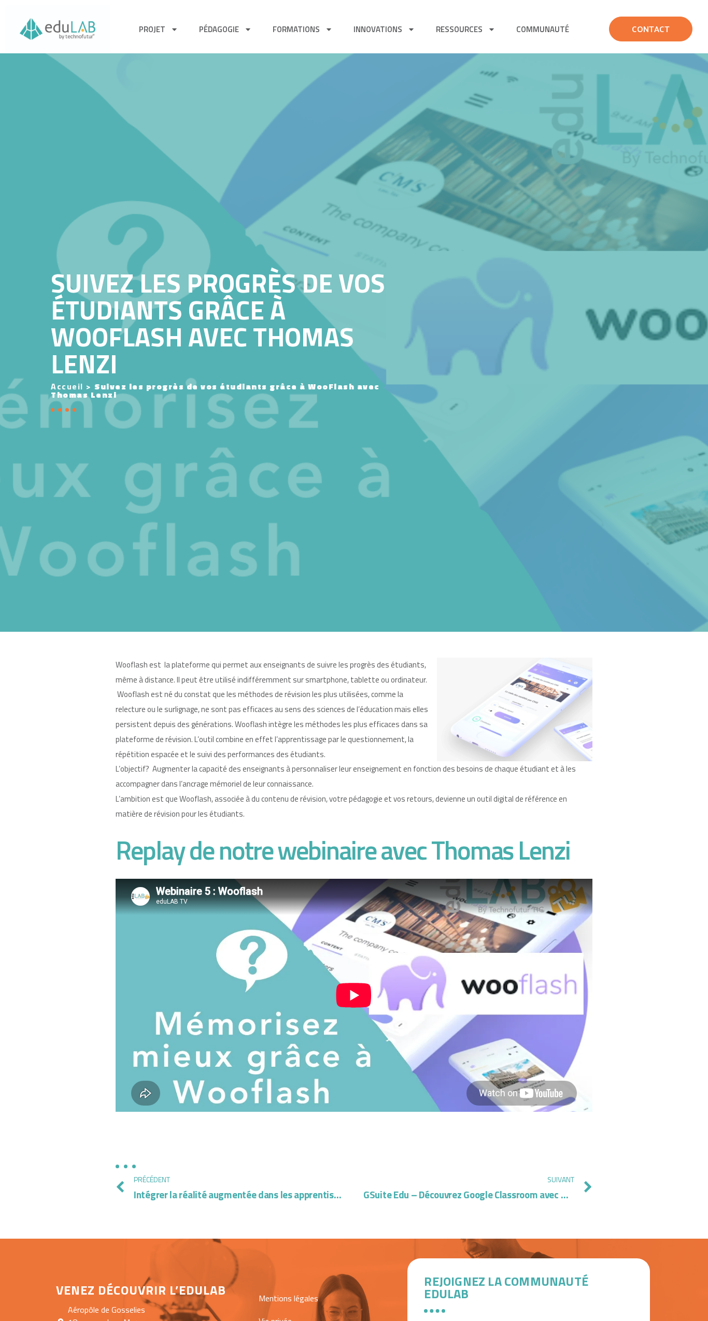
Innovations (377, 29)
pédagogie (219, 29)
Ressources (459, 29)
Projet (152, 29)
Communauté (542, 29)
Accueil (67, 386)
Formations (296, 29)
